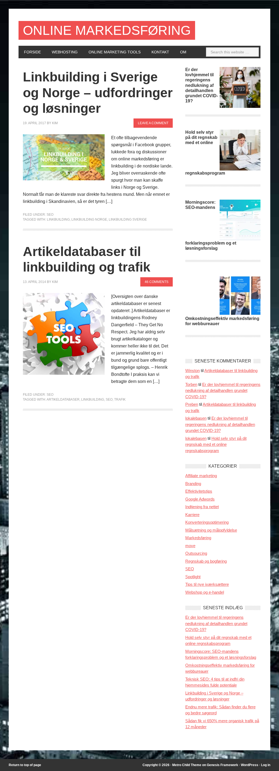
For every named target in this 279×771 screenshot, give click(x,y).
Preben (191, 404)
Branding (193, 483)
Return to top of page (25, 765)
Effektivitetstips (198, 491)
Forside (32, 52)
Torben (191, 384)
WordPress (249, 765)
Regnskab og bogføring (206, 561)
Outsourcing (196, 553)
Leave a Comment (153, 123)
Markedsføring (198, 537)
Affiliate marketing (201, 475)
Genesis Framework (222, 765)
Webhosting (65, 52)
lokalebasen (196, 418)
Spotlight (193, 576)
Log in (265, 765)
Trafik (120, 399)
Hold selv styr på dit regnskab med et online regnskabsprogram (216, 444)
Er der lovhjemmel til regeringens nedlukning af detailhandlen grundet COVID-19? (201, 85)
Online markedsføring (107, 30)
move (190, 545)
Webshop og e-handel (204, 592)
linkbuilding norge (89, 219)
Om (183, 52)
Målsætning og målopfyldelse (211, 530)
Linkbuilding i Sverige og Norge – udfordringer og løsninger (98, 92)
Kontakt (160, 52)
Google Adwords (200, 499)
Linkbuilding (58, 219)
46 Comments (156, 282)
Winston (192, 370)
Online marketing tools (115, 52)
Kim (55, 123)
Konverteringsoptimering (207, 522)
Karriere (192, 514)
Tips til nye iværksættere (207, 584)
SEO (50, 215)
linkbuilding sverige (128, 219)
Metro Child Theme (186, 765)
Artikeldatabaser (63, 399)
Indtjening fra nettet (202, 506)
